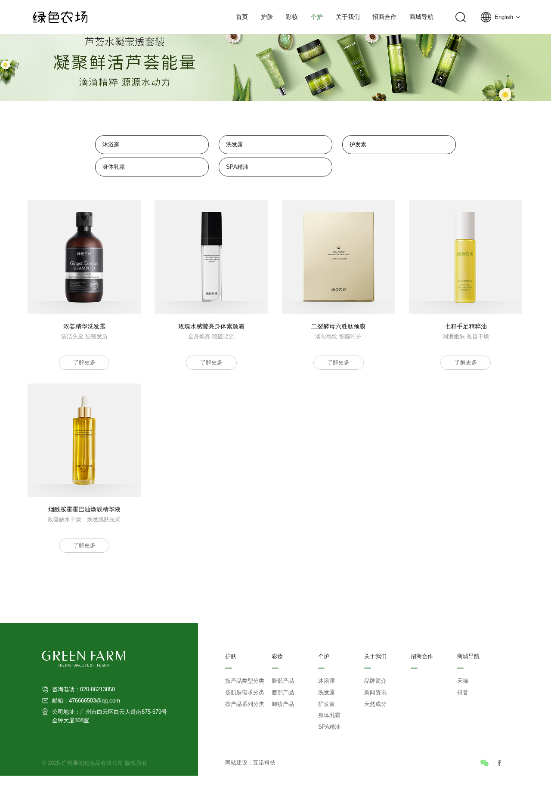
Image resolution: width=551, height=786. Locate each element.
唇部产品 (283, 693)
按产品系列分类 (244, 704)
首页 (242, 16)
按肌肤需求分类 (244, 693)
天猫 (462, 681)
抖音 (462, 693)
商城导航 (421, 16)
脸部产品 (283, 681)
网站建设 (236, 763)
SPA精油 (237, 167)
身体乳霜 (113, 167)
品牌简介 (375, 681)
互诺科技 (264, 763)
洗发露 (234, 144)
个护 (317, 16)
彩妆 (292, 16)
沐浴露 (110, 144)
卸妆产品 (283, 704)
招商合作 (384, 16)
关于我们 (348, 16)
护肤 (267, 16)
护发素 (358, 144)
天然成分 (375, 704)
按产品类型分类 (244, 681)
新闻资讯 (375, 693)
